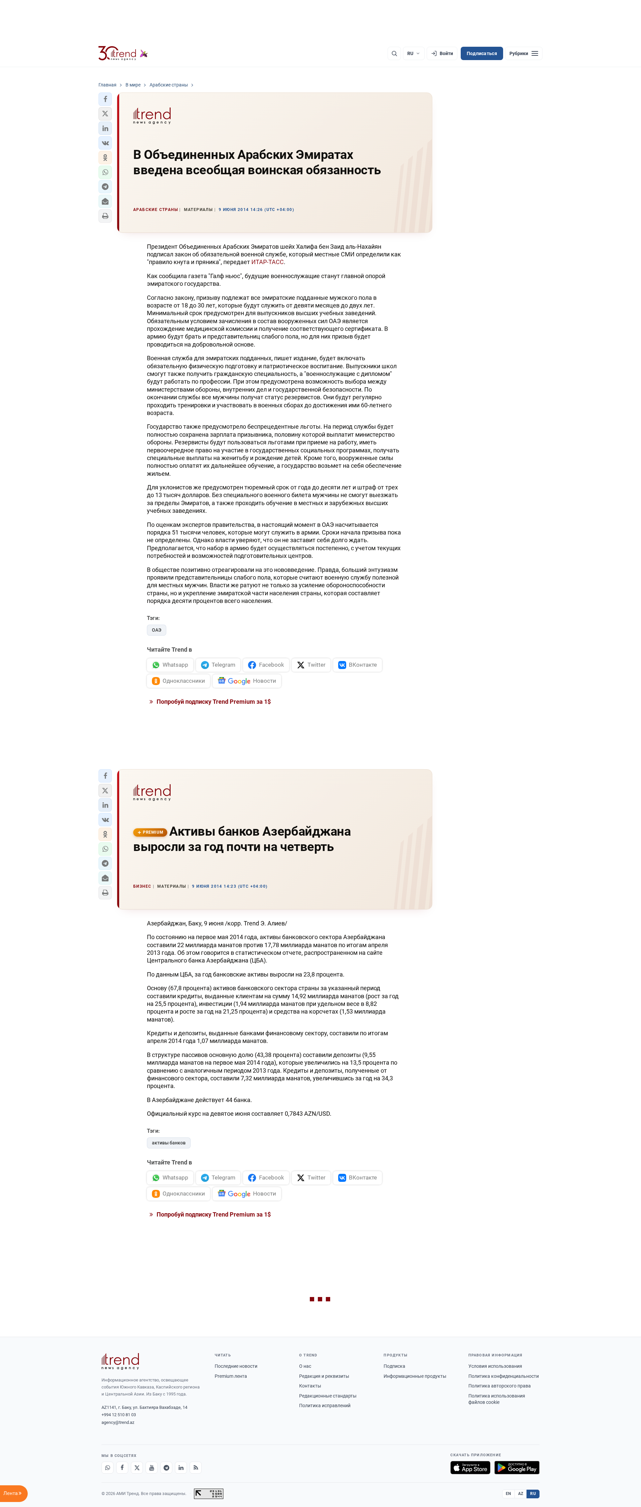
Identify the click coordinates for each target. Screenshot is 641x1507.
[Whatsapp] (107, 1468)
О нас (305, 1366)
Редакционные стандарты (328, 1395)
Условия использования (495, 1366)
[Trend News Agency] (120, 1361)
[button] (105, 99)
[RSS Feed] (196, 1468)
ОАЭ (156, 630)
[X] (137, 1468)
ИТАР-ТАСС (267, 261)
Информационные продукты (415, 1376)
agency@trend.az (117, 1422)
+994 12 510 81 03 (118, 1414)
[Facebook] (122, 1468)
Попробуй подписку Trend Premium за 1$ (213, 701)
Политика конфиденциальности (503, 1376)
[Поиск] (394, 53)
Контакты (310, 1385)
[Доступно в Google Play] (517, 1467)
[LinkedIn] (181, 1468)
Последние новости (236, 1366)
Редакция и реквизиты (324, 1376)
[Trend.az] (123, 53)
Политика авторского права (499, 1385)
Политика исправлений (325, 1405)
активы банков (169, 1142)
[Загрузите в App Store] (470, 1467)
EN (508, 1493)
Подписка (394, 1366)
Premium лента (231, 1376)
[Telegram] (166, 1468)
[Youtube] (152, 1468)
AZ (520, 1493)
